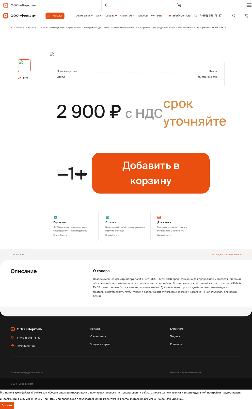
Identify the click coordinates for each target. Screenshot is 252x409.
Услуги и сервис (105, 15)
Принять (7, 405)
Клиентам (126, 15)
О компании (83, 15)
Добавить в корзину (150, 173)
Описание (18, 254)
